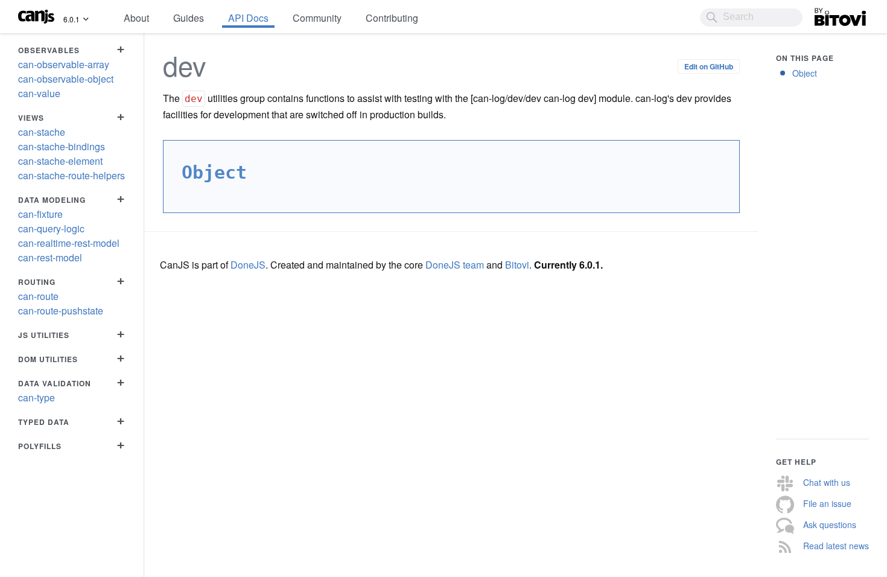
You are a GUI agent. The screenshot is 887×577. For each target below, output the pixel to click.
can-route (38, 296)
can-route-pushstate (60, 310)
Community (317, 18)
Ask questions (829, 524)
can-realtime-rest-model (68, 243)
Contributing (392, 18)
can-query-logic (51, 228)
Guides (188, 18)
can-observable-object (65, 79)
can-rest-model (50, 257)
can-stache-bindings (61, 146)
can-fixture (40, 214)
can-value (39, 93)
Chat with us (826, 482)
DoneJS (247, 265)
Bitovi (827, 14)
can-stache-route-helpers (71, 175)
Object (804, 73)
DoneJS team (454, 265)
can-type (36, 397)
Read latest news (836, 546)
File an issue (827, 503)
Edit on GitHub (708, 66)
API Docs (248, 18)
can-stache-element (60, 161)
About (136, 18)
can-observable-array (63, 64)
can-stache (41, 132)
